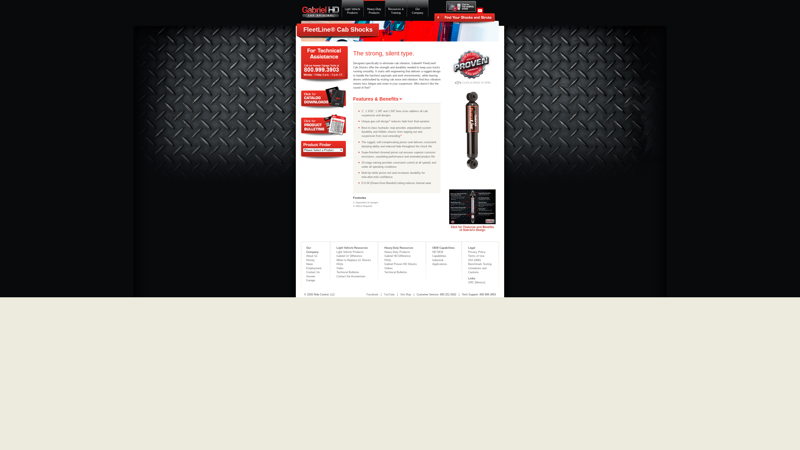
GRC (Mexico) (476, 282)
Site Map (405, 294)
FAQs (339, 264)
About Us (312, 256)
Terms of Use (476, 256)
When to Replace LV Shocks (353, 260)
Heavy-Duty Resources (398, 247)
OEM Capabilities (443, 247)
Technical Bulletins (347, 272)
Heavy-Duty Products (397, 252)
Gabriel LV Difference (349, 256)
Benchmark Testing (479, 264)
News (309, 264)
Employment (313, 268)
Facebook (372, 294)
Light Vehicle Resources (352, 247)
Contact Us (313, 272)
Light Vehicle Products (350, 252)
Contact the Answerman (350, 276)
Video (339, 268)
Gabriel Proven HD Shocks (400, 264)
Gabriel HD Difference (397, 256)
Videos (388, 268)
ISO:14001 (474, 260)
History (310, 260)
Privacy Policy (477, 252)
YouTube (389, 294)
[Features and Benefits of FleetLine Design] (472, 231)
